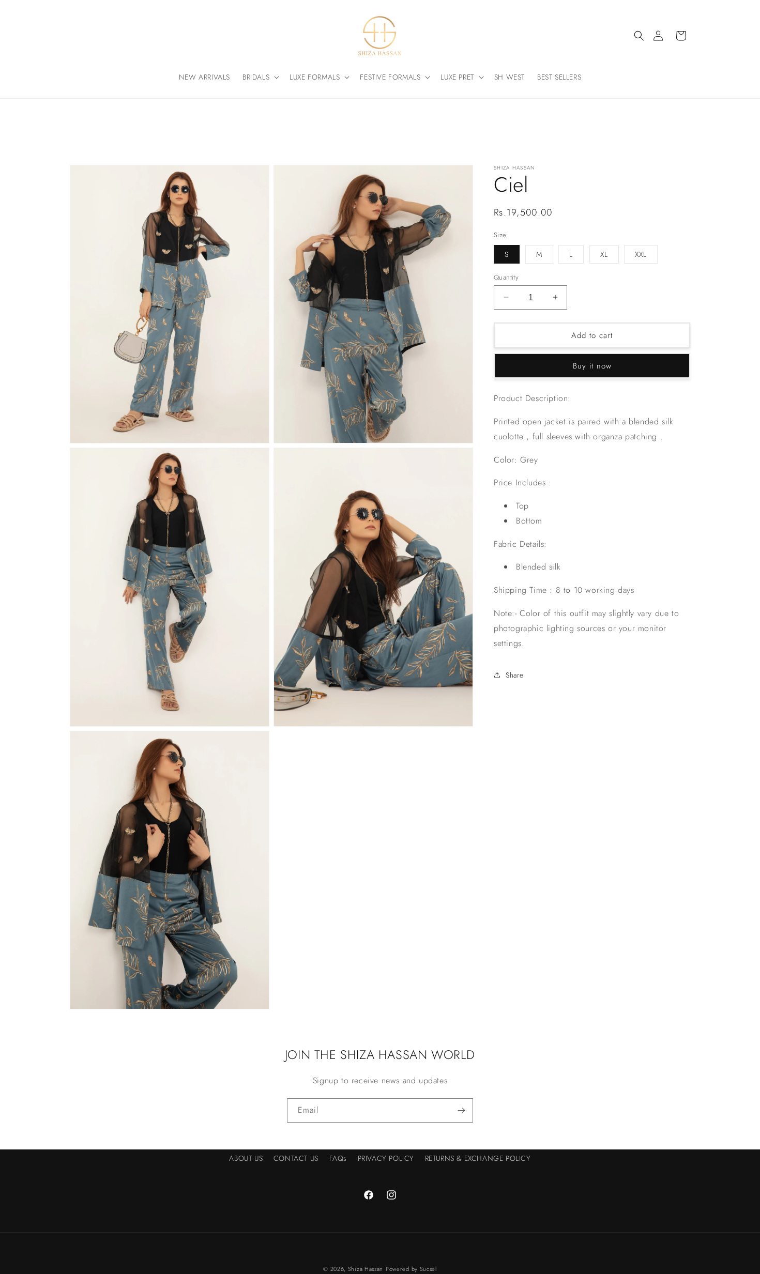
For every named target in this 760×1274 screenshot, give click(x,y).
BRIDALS (255, 77)
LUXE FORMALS (315, 77)
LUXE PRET (457, 77)
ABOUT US (246, 1158)
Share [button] (515, 674)
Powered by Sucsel (411, 1269)
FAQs (338, 1158)
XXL (641, 254)
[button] (639, 35)
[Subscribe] (461, 1110)
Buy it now (592, 365)
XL (604, 254)
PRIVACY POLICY (386, 1158)
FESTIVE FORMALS (390, 77)
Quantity (506, 277)
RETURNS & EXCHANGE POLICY (478, 1158)
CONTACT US (295, 1158)
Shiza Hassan (365, 1269)
